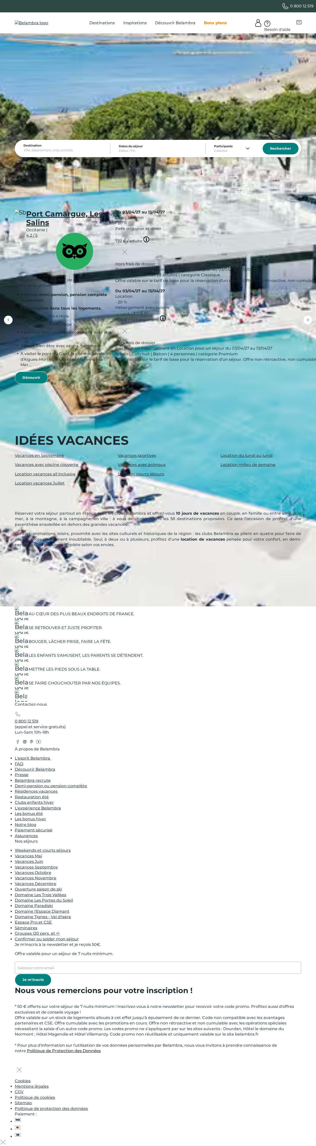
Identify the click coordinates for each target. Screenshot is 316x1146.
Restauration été (32, 797)
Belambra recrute (33, 780)
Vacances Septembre (36, 867)
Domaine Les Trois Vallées (40, 894)
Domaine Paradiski (34, 905)
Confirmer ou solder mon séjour (47, 939)
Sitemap (23, 1103)
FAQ (19, 764)
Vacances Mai (28, 856)
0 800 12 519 (26, 721)
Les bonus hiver (30, 819)
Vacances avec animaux (142, 464)
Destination (32, 145)
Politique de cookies (35, 1097)
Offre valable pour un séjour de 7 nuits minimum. (64, 953)
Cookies (23, 1081)
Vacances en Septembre (39, 455)
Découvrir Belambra (35, 769)
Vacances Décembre (35, 883)
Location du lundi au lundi (246, 455)
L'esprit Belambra (33, 758)
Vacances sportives (137, 455)
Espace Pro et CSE (33, 922)
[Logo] (31, 23)
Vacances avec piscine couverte (46, 464)
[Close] (124, 252)
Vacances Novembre (35, 878)
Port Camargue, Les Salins (64, 218)
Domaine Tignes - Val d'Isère (43, 916)
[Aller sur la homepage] (21, 697)
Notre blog (25, 824)
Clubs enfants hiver (34, 802)
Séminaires (26, 928)
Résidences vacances (36, 791)
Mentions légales (32, 1086)
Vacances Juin (29, 861)
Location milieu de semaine (248, 464)
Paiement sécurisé (33, 830)
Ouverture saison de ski (38, 889)
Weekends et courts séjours (43, 850)
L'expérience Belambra (38, 808)
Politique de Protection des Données (64, 1050)
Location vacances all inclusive (45, 474)
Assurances (26, 835)
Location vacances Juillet (40, 483)
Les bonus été (29, 813)
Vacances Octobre (33, 872)
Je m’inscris (33, 979)
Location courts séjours (141, 474)
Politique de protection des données (51, 1108)
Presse (21, 774)
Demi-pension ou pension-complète (51, 786)
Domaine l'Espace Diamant (42, 911)
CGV (19, 1091)
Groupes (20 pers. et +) (37, 933)
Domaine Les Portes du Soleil (44, 900)
